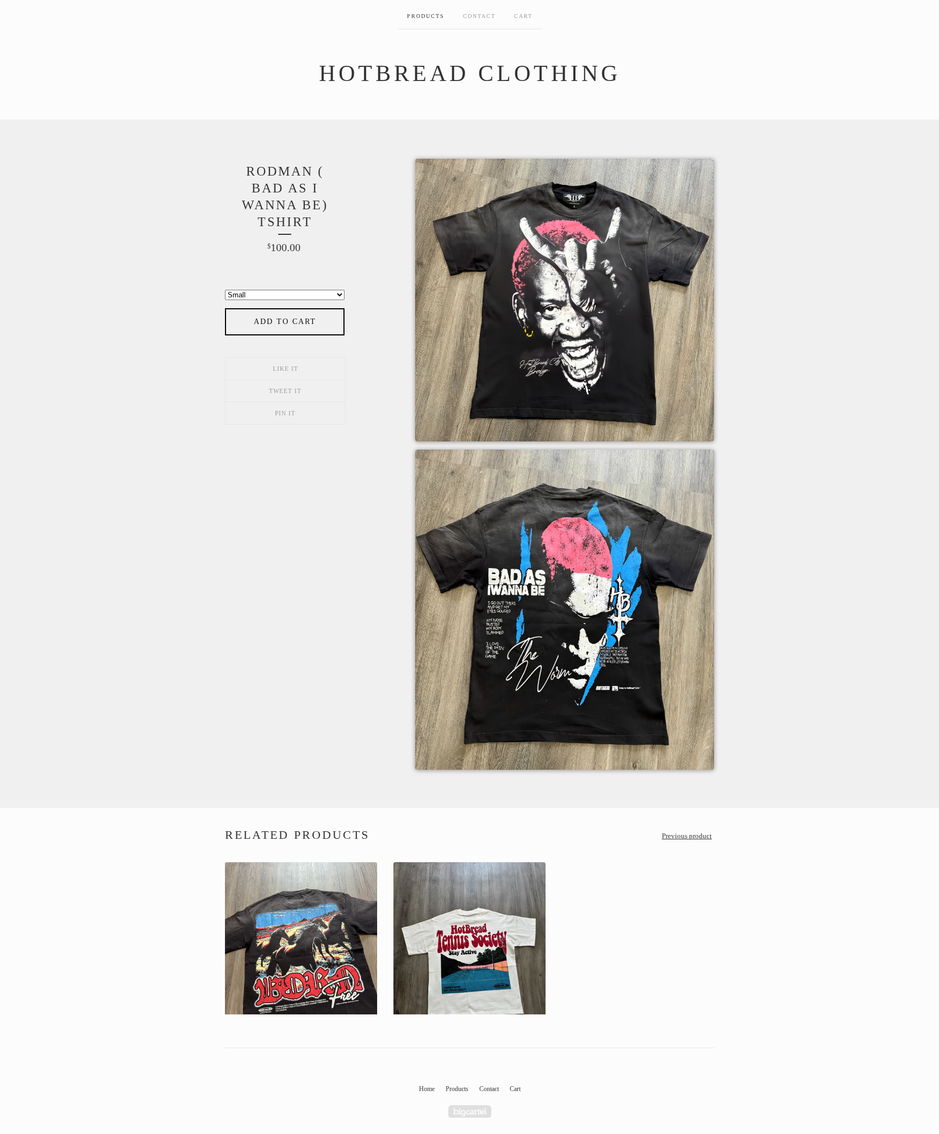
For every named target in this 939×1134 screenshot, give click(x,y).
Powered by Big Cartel (469, 1111)
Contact (479, 16)
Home (427, 1089)
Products (426, 16)
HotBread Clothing (470, 73)
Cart (523, 16)
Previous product (687, 836)
